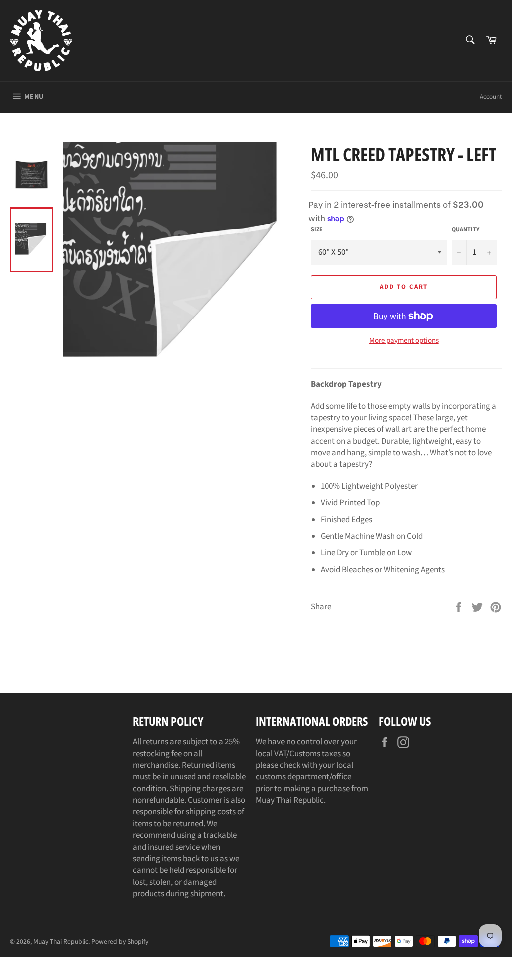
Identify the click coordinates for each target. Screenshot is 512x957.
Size (317, 230)
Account (491, 96)
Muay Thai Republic (61, 941)
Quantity (466, 230)
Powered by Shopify (120, 941)
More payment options (404, 341)
